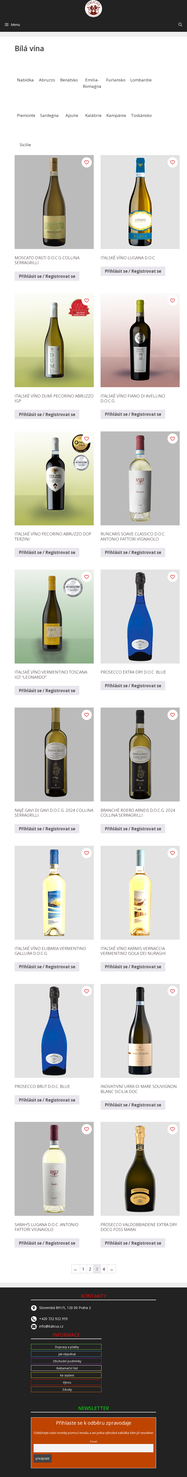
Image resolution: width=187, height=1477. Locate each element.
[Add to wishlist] (87, 162)
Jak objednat (67, 1354)
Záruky (67, 1389)
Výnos (67, 1382)
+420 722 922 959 (53, 1318)
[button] (180, 24)
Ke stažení (67, 1375)
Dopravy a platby (67, 1347)
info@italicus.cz (51, 1326)
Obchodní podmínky (67, 1361)
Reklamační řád (67, 1368)
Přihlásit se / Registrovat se (47, 276)
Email (93, 1441)
